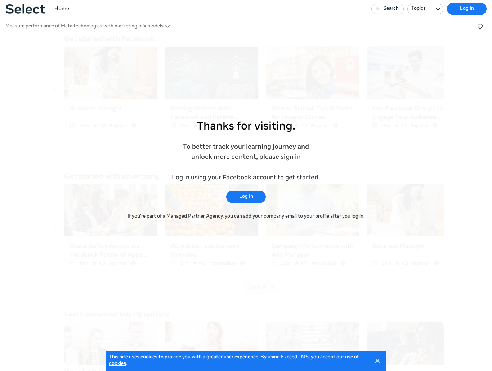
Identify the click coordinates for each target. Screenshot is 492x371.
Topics (418, 8)
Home (61, 9)
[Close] (377, 360)
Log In (467, 8)
